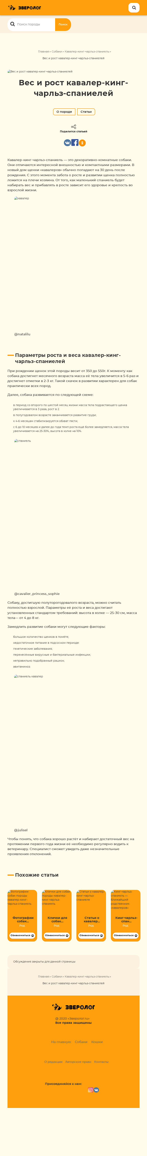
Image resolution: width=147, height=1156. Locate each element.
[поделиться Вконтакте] (67, 142)
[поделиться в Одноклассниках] (82, 143)
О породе (64, 111)
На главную (61, 1042)
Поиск (63, 24)
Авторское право (78, 1061)
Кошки (97, 1042)
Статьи (86, 111)
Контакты (101, 1061)
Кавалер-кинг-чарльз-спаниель (87, 51)
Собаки (57, 51)
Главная (43, 51)
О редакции (53, 1061)
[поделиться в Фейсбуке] (74, 142)
